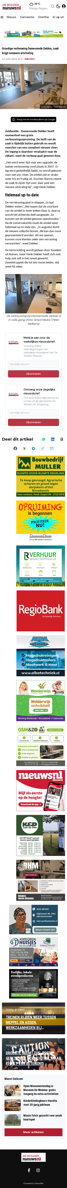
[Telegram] (33, 448)
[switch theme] (58, 6)
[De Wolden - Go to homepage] (33, 1157)
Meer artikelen (33, 1132)
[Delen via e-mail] (51, 448)
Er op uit (58, 17)
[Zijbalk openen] (2, 17)
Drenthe (43, 17)
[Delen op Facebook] (15, 448)
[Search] (53, 6)
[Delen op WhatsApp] (43, 439)
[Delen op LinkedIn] (52, 439)
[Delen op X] (24, 448)
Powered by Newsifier (33, 1183)
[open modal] (64, 6)
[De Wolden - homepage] (13, 6)
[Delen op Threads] (62, 439)
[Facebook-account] (29, 1170)
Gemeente (27, 17)
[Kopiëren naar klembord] (42, 448)
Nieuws (11, 17)
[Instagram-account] (38, 1170)
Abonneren (33, 373)
